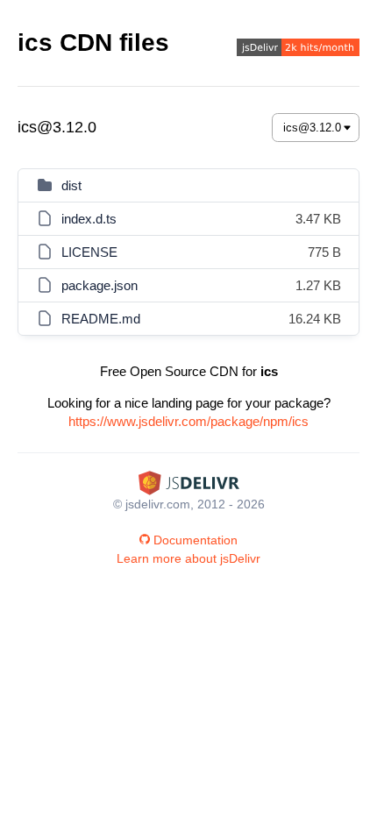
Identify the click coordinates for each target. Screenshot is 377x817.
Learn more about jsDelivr (188, 558)
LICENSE (89, 252)
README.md (100, 318)
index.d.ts (89, 218)
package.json (99, 285)
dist (71, 185)
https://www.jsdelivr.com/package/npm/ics (188, 421)
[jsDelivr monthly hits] (298, 49)
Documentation (195, 540)
